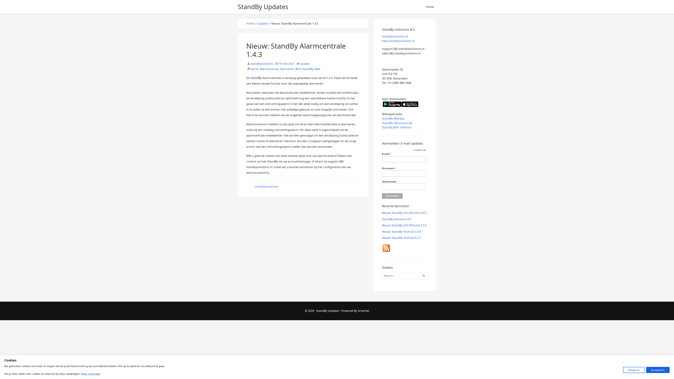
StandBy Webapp (393, 118)
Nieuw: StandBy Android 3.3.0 (401, 232)
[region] (337, 367)
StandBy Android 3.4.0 (396, 219)
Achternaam (389, 181)
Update (305, 64)
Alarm (254, 69)
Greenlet (363, 311)
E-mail (386, 154)
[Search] (423, 275)
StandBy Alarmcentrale (397, 123)
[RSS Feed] (386, 249)
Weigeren (634, 370)
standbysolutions (261, 64)
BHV (298, 69)
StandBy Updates (327, 311)
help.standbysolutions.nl (398, 41)
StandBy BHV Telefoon (396, 127)
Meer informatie (90, 373)
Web (317, 69)
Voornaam (389, 168)
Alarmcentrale (269, 69)
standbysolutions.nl (395, 36)
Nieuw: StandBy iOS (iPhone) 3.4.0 (404, 213)
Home (430, 7)
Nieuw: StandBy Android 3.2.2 (401, 238)
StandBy (307, 69)
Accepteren (658, 370)
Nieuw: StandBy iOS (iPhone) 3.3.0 (404, 225)
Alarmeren (287, 69)
